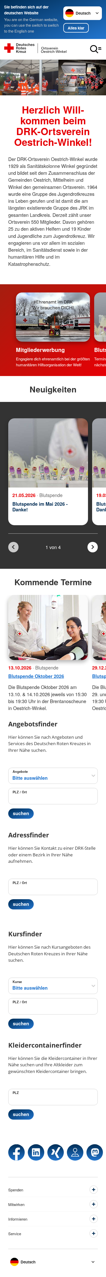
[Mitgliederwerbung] (53, 317)
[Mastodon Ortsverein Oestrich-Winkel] (94, 1152)
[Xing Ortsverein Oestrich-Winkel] (55, 1152)
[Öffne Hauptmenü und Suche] (96, 49)
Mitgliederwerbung (40, 349)
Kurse (17, 981)
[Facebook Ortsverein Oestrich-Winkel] (16, 1152)
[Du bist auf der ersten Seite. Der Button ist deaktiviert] (13, 547)
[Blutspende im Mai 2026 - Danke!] (48, 453)
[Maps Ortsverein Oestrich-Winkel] (75, 1152)
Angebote (20, 771)
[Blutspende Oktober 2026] (48, 627)
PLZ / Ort (20, 792)
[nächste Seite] (92, 547)
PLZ (16, 1092)
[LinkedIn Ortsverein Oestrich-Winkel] (36, 1152)
